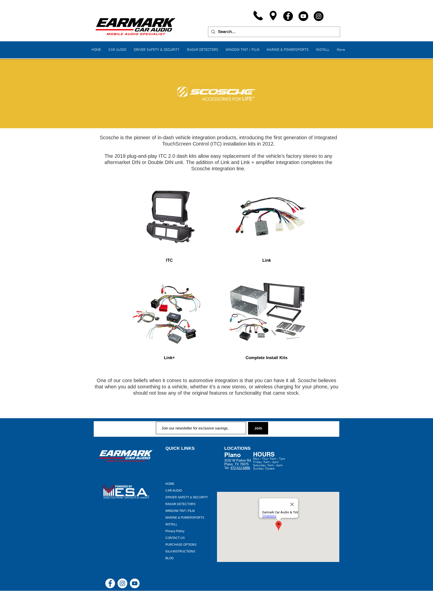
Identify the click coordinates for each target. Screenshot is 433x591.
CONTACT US (175, 538)
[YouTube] (303, 16)
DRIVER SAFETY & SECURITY (186, 497)
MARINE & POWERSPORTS (184, 517)
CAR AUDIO (173, 490)
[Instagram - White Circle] (122, 583)
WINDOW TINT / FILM (180, 511)
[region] (169, 216)
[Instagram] (318, 16)
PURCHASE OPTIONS (180, 544)
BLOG (169, 558)
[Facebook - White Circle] (110, 583)
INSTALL (171, 524)
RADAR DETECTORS (180, 504)
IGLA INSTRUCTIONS (180, 551)
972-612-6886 (240, 468)
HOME (169, 484)
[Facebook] (288, 16)
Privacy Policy (174, 531)
